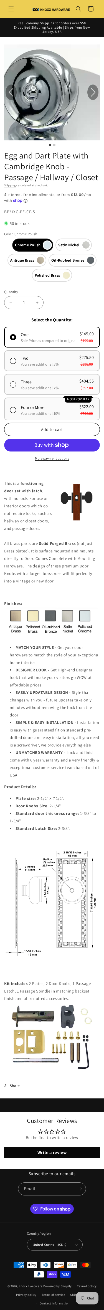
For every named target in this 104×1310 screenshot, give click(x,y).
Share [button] (15, 1085)
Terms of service (53, 1295)
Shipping (10, 185)
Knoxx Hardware (30, 1286)
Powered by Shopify (57, 1286)
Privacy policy (26, 1295)
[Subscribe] (79, 1188)
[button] (11, 9)
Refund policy (87, 1286)
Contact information (55, 1303)
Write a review (52, 1152)
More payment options (52, 458)
